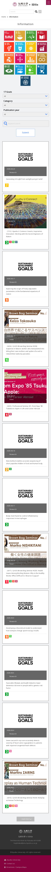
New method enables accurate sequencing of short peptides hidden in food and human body (24, 462)
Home (4, 17)
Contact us (11, 864)
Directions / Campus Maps (16, 867)
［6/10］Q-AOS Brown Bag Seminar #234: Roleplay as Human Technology (25, 799)
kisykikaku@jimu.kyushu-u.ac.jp (25, 843)
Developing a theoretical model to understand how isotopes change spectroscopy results (24, 629)
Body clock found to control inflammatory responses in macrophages (22, 517)
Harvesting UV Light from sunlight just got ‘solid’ (24, 179)
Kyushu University (13, 860)
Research (13, 172)
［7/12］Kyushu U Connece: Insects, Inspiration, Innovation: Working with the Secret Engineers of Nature (24, 233)
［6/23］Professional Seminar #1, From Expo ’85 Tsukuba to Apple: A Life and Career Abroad (24, 407)
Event (12, 225)
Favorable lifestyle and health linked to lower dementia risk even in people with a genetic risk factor (24, 685)
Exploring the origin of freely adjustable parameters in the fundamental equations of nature (23, 291)
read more (25, 819)
